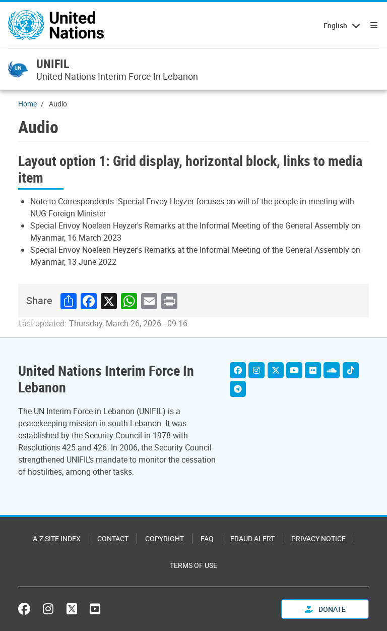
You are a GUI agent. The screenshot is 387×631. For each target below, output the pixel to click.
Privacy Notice (318, 538)
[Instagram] (256, 370)
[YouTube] (95, 609)
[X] (276, 370)
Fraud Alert (252, 538)
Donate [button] (331, 609)
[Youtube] (294, 370)
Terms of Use (193, 565)
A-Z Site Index (57, 538)
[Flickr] (313, 370)
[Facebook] (238, 370)
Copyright (164, 538)
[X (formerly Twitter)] (71, 609)
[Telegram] (238, 389)
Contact (112, 538)
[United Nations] (56, 25)
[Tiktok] (351, 370)
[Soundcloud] (332, 370)
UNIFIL (52, 63)
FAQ (207, 538)
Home (27, 103)
